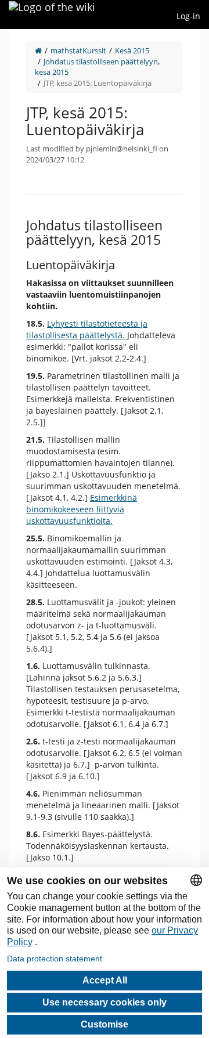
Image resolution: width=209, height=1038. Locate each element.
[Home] (38, 50)
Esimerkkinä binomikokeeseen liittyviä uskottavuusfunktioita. (81, 509)
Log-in (188, 15)
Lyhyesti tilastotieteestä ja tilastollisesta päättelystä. (86, 329)
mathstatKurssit (78, 50)
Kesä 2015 (132, 50)
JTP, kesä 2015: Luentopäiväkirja (98, 83)
